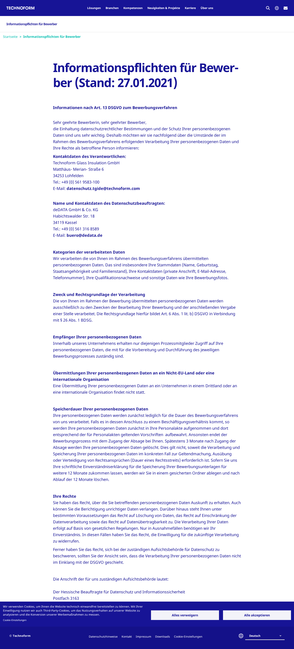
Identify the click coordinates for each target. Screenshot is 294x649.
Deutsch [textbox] (254, 636)
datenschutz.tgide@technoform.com (103, 188)
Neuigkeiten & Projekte (163, 8)
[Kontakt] (286, 8)
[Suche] (268, 8)
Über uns (207, 8)
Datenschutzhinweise (103, 636)
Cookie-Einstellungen (14, 620)
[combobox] (266, 636)
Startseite (10, 36)
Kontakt (127, 636)
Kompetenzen (133, 8)
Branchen (112, 8)
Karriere (190, 8)
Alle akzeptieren (257, 615)
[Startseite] (20, 8)
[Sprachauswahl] (277, 8)
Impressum (143, 636)
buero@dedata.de (84, 235)
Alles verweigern (185, 615)
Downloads (162, 636)
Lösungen (94, 8)
